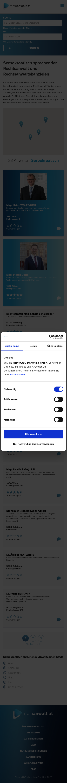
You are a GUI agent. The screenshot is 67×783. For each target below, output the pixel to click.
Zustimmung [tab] (12, 345)
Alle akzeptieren (33, 434)
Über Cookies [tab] (54, 345)
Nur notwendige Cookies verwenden (33, 443)
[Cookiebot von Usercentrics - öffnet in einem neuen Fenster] (49, 337)
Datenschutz (17, 374)
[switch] (58, 399)
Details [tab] (33, 345)
